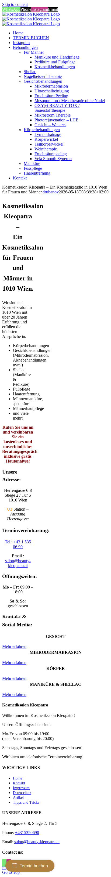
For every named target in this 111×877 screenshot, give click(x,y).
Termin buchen (34, 866)
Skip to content (15, 4)
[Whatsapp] (4, 863)
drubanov (51, 192)
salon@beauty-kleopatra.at (18, 563)
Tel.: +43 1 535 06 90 (18, 544)
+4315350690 (27, 832)
